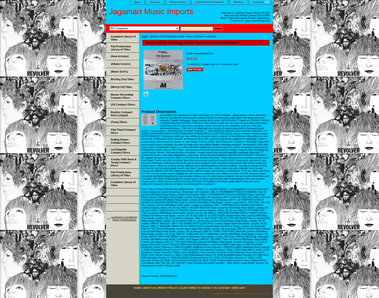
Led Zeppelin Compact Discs (120, 151)
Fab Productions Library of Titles (121, 48)
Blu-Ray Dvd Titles (122, 79)
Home (144, 36)
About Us (155, 2)
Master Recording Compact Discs (122, 96)
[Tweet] (145, 96)
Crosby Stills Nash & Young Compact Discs (124, 162)
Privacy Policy (178, 2)
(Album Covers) (121, 64)
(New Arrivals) (120, 56)
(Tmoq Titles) (119, 122)
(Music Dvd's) (119, 71)
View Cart (258, 2)
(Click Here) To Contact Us (210, 2)
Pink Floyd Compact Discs (123, 131)
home (137, 2)
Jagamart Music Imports (151, 11)
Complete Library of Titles (123, 38)
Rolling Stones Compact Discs (120, 141)
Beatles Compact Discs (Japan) (121, 114)
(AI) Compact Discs (123, 104)
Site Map (238, 2)
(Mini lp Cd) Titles (121, 87)
